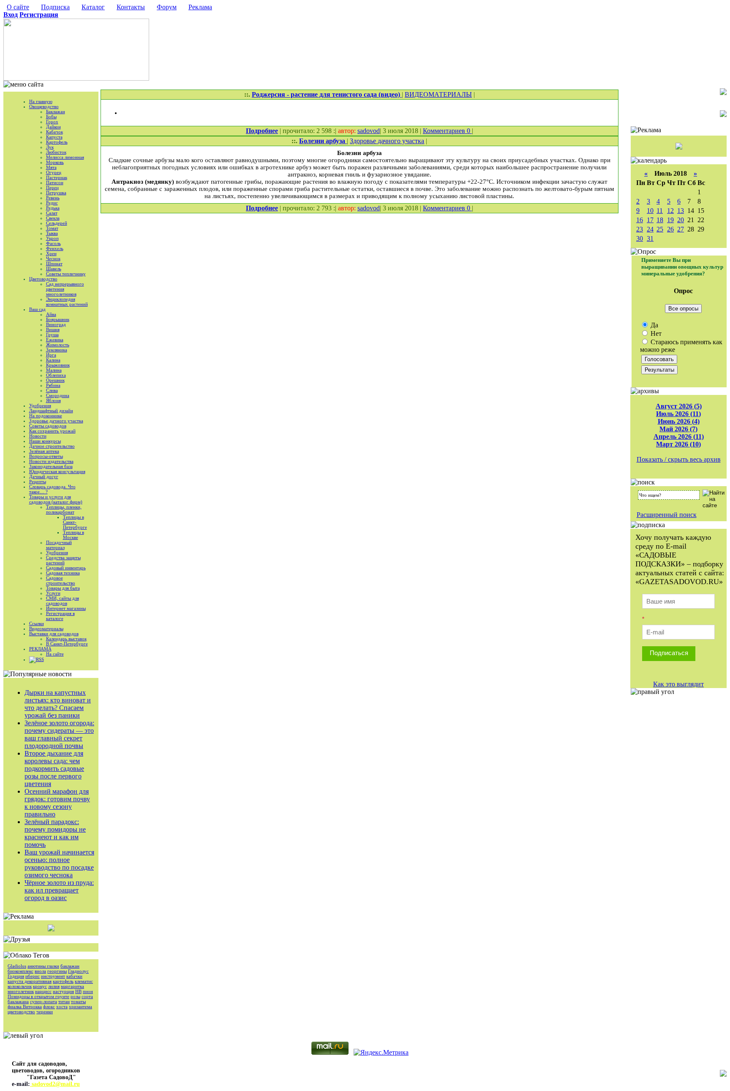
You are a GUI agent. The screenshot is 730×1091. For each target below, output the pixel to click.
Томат (52, 228)
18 (659, 219)
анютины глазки (43, 966)
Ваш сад (37, 309)
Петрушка (56, 192)
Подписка (55, 7)
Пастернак (56, 177)
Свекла (53, 217)
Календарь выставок (66, 638)
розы (75, 996)
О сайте (18, 7)
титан (64, 1001)
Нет (655, 333)
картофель (63, 981)
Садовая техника (63, 572)
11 (659, 210)
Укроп (52, 238)
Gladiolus (17, 966)
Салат (51, 212)
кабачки (74, 976)
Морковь (55, 162)
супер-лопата (43, 1001)
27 (680, 229)
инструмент (53, 976)
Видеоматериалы (46, 628)
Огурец (53, 172)
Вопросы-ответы (46, 456)
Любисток (56, 152)
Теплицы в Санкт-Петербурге (75, 522)
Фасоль (53, 243)
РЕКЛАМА (40, 648)
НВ (78, 991)
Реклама (200, 7)
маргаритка (72, 986)
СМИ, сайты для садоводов (62, 601)
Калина (53, 359)
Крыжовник (58, 364)
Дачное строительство (52, 446)
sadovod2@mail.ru (55, 1084)
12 (670, 210)
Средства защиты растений (63, 560)
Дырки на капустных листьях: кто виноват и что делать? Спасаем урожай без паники (58, 704)
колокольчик (20, 986)
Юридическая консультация (57, 471)
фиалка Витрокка (25, 1006)
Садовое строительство (60, 580)
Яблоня (53, 400)
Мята (51, 167)
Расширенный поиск (667, 514)
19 (670, 219)
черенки (44, 1011)
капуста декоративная (30, 981)
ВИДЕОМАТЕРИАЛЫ (438, 94)
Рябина (53, 385)
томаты (78, 1001)
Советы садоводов (47, 425)
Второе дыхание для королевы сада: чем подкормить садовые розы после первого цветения (54, 768)
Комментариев (445, 130)
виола (40, 971)
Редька (53, 207)
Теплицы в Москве (73, 535)
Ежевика (54, 339)
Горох (52, 121)
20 (680, 219)
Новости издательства (51, 461)
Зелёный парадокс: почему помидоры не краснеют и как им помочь (55, 833)
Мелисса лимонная (65, 157)
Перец (52, 187)
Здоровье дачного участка (56, 420)
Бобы (51, 116)
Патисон (54, 182)
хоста (62, 1006)
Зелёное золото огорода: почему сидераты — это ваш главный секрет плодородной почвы (59, 734)
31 (650, 238)
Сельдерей (56, 223)
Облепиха (56, 375)
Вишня (53, 329)
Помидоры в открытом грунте (38, 996)
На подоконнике (45, 415)
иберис (32, 976)
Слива (52, 390)
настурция (63, 991)
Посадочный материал (59, 545)
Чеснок (53, 258)
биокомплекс (20, 971)
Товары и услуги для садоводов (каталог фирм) (55, 499)
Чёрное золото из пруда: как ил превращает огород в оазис (59, 890)
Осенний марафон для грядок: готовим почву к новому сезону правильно (57, 803)
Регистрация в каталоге (60, 616)
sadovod (368, 130)
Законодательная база (51, 466)
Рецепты (37, 481)
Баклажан (55, 111)
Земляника (56, 349)
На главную (40, 101)
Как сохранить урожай (52, 430)
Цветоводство (43, 278)
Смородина (57, 395)
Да (653, 325)
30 (639, 238)
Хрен (51, 253)
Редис (52, 202)
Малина (54, 370)
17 (650, 219)
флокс (49, 1006)
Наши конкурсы (45, 440)
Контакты (131, 7)
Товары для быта (63, 587)
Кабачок (54, 131)
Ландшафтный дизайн (51, 410)
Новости (37, 435)
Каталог (93, 7)
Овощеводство (44, 106)
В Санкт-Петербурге (67, 643)
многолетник (21, 991)
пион (88, 991)
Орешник (55, 380)
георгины (57, 971)
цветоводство (21, 1011)
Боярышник (57, 319)
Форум (167, 7)
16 (639, 219)
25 (659, 229)
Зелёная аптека (44, 451)
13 (680, 210)
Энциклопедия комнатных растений (67, 302)
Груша (52, 334)
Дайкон (53, 126)
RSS (40, 659)
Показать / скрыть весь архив (679, 459)
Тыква (52, 233)
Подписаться (669, 652)
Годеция (16, 976)
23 (639, 229)
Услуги (53, 593)
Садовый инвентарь (66, 567)
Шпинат (54, 263)
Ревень (53, 197)
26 (670, 229)
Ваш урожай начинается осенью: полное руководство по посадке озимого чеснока (59, 864)
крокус (40, 986)
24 (650, 229)
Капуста (54, 136)
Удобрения (40, 405)
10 (650, 210)
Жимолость (57, 344)
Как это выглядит (678, 684)
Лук (50, 147)
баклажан (69, 966)
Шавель (53, 268)
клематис (84, 981)
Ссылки (36, 623)
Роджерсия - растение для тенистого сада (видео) (327, 94)
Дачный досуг (43, 476)
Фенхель (54, 248)
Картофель (57, 141)
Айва (51, 314)
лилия (54, 986)
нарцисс (43, 991)
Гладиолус (78, 971)
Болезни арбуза (323, 140)
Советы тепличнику (66, 273)
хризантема (80, 1006)
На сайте (55, 653)
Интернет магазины (66, 608)
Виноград (56, 324)
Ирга (51, 354)
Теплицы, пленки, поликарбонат (64, 509)
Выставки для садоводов (54, 633)
